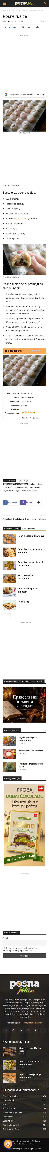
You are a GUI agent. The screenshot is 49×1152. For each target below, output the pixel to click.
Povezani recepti (11, 529)
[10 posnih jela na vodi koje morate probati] (9, 1065)
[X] (43, 1030)
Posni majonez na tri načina (31, 751)
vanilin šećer (26, 491)
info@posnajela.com (33, 1022)
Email (5, 938)
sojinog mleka (20, 218)
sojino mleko (8, 491)
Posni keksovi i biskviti (36, 10)
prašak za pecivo (21, 487)
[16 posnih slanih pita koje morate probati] (9, 1078)
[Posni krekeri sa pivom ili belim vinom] (9, 565)
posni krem (8, 487)
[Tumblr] (35, 1030)
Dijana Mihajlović (24, 481)
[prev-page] (4, 615)
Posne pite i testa (18, 10)
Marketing (36, 1141)
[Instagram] (13, 1030)
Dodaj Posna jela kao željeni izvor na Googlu (27, 94)
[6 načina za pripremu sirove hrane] (9, 767)
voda (35, 491)
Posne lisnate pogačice (35, 519)
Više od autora (28, 529)
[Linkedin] (21, 1030)
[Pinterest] (28, 1030)
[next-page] (8, 615)
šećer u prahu (35, 487)
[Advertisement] (24, 61)
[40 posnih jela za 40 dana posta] (9, 1051)
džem (40, 484)
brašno (32, 484)
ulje (17, 491)
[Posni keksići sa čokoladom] (9, 578)
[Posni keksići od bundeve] (9, 539)
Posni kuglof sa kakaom (13, 519)
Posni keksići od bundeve (31, 536)
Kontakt (32, 1144)
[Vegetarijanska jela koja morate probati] (9, 741)
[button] (4, 3)
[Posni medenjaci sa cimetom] (9, 592)
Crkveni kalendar (23, 1141)
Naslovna (6, 10)
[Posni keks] (9, 605)
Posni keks (23, 601)
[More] (37, 27)
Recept (10, 21)
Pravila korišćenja (20, 1144)
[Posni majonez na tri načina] (9, 754)
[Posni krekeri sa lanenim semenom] (9, 552)
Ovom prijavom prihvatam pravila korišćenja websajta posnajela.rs (20, 949)
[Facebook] (6, 1030)
